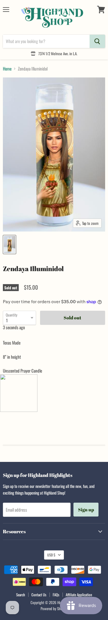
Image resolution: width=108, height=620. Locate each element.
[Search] (97, 41)
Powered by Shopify (54, 608)
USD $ (51, 555)
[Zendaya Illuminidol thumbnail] (9, 244)
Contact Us (38, 594)
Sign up (86, 509)
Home (7, 68)
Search (20, 594)
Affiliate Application (79, 594)
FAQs (56, 594)
